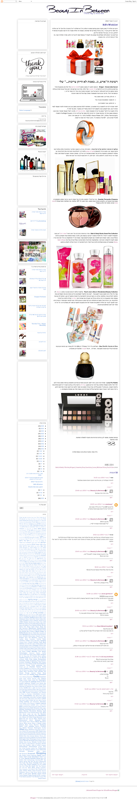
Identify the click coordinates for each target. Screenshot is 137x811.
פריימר (44, 591)
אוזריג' (20, 517)
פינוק (20, 586)
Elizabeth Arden (24, 660)
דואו (40, 540)
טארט (44, 550)
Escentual (21, 662)
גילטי (42, 537)
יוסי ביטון (25, 554)
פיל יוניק (26, 586)
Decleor (38, 653)
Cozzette (78, 467)
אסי (20, 523)
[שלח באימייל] (113, 465)
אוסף (42, 519)
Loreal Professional (24, 705)
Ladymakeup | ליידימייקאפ (38, 221)
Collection (43, 648)
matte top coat (32, 714)
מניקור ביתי (43, 571)
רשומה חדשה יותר (112, 775)
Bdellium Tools (28, 625)
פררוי (31, 591)
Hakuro (43, 678)
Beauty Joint (22, 626)
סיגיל (30, 578)
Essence (43, 663)
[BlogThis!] (111, 465)
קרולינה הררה (24, 600)
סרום (27, 581)
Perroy (41, 736)
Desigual (43, 654)
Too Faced (38, 769)
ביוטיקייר (43, 530)
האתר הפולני (39, 544)
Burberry (34, 637)
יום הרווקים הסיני (31, 554)
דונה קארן (32, 540)
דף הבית (84, 775)
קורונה (42, 596)
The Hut (39, 764)
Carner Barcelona (35, 640)
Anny (27, 619)
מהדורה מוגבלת (37, 565)
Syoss (37, 761)
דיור (39, 542)
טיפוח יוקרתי (37, 552)
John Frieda (35, 686)
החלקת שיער (31, 546)
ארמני (42, 526)
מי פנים (21, 566)
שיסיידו (25, 609)
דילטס (36, 542)
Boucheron (31, 634)
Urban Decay (27, 770)
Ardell (40, 620)
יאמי (41, 554)
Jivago (40, 686)
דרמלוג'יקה (28, 542)
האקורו (20, 542)
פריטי (20, 590)
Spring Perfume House (32, 758)
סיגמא (27, 578)
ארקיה (39, 526)
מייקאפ (37, 568)
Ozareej (38, 733)
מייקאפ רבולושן (27, 568)
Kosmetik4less (34, 692)
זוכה (36, 549)
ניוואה (41, 574)
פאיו (41, 585)
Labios (44, 695)
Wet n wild (23, 773)
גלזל (23, 537)
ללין (29, 560)
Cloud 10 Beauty (36, 647)
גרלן (41, 539)
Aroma (31, 620)
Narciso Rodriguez (40, 725)
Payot (30, 734)
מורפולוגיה (31, 566)
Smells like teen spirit (35, 487)
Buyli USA (27, 637)
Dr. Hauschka (25, 656)
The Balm (29, 763)
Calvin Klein (41, 639)
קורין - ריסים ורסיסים (107, 689)
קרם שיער (44, 603)
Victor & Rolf (29, 772)
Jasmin (21, 683)
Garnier (35, 670)
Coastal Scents (23, 647)
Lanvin (21, 697)
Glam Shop (41, 673)
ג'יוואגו (26, 533)
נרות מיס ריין (33, 575)
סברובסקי (31, 577)
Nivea (36, 729)
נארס (23, 572)
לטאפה (25, 557)
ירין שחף (21, 554)
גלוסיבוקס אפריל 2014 (37, 481)
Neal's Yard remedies (26, 726)
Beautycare (32, 628)
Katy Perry (24, 689)
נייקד (30, 574)
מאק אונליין (21, 561)
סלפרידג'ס (30, 580)
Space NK (43, 758)
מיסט (24, 569)
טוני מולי (33, 550)
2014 (42, 449)
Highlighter (42, 680)
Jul (37, 687)
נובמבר (40, 453)
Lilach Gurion (42, 700)
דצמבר (40, 451)
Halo (39, 678)
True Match (31, 769)
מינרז (35, 569)
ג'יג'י (29, 533)
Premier (32, 737)
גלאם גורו (37, 537)
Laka (20, 695)
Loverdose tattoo (27, 706)
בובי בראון (24, 526)
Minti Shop (32, 717)
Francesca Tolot (35, 668)
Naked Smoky (27, 723)
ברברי (29, 532)
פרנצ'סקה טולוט (36, 591)
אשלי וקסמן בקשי (34, 526)
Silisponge (33, 755)
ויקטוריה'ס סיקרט (23, 547)
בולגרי (20, 526)
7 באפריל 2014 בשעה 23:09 (101, 504)
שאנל (31, 608)
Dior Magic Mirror (32, 654)
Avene (25, 622)
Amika (32, 617)
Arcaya (44, 620)
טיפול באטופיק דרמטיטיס (28, 552)
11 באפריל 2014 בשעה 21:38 (83, 657)
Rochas (29, 742)
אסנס (37, 525)
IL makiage (32, 681)
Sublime (21, 760)
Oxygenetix (43, 733)
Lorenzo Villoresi (41, 706)
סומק (44, 578)
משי (37, 572)
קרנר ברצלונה (32, 603)
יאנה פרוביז (37, 554)
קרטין (20, 600)
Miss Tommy (38, 718)
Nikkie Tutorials (28, 728)
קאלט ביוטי (43, 594)
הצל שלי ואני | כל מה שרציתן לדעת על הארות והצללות (37, 306)
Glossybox (42, 674)
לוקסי (45, 557)
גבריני (36, 535)
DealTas (44, 653)
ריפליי (28, 606)
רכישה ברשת (23, 606)
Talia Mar (30, 761)
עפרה (36, 583)
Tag (34, 761)
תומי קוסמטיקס (22, 613)
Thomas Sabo (22, 764)
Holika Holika (31, 680)
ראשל (20, 603)
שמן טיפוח (41, 611)
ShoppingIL (31, 753)
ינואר (40, 495)
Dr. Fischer (33, 656)
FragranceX (43, 668)
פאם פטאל (36, 585)
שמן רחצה (27, 611)
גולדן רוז (29, 535)
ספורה (40, 581)
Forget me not (23, 666)
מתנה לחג (34, 572)
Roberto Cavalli (37, 742)
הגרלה (33, 544)
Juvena (21, 687)
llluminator (36, 701)
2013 (42, 498)
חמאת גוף (21, 549)
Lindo (23, 700)
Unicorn (44, 770)
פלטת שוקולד (22, 588)
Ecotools (43, 660)
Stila (45, 760)
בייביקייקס (36, 530)
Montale (37, 720)
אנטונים (31, 523)
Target (44, 763)
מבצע (38, 563)
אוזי (23, 517)
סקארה (36, 581)
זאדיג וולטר (40, 549)
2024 (42, 428)
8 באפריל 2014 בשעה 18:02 (103, 567)
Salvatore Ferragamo (35, 743)
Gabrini (44, 670)
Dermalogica (23, 653)
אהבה (32, 517)
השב (112, 483)
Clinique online (28, 645)
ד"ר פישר (27, 539)
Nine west (40, 729)
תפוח (30, 614)
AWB (21, 622)
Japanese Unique (29, 683)
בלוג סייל (42, 532)
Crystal (26, 650)
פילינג (23, 586)
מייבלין (44, 568)
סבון (42, 577)
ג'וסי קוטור (35, 533)
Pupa (20, 737)
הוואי (26, 544)
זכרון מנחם (32, 549)
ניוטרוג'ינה (37, 574)
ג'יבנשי (31, 533)
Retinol (36, 740)
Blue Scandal (40, 633)
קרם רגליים (22, 601)
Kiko (26, 691)
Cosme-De (39, 650)
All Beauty (36, 617)
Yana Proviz (32, 775)
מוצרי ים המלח (39, 566)
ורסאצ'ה (44, 549)
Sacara (44, 743)
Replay (40, 740)
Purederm (43, 739)
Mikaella (25, 715)
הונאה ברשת (21, 544)
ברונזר (26, 532)
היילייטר (25, 546)
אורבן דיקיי (38, 519)
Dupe (27, 657)
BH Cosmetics (24, 629)
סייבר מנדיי (22, 578)
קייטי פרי (27, 596)
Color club (37, 648)
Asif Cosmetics (24, 620)
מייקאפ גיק (33, 568)
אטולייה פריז (33, 519)
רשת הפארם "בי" (36, 608)
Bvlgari (72, 467)
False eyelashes (37, 665)
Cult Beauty (42, 651)
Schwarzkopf (33, 746)
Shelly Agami (41, 751)
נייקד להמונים (42, 341)
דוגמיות (36, 540)
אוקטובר (40, 456)
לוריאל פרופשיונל (30, 557)
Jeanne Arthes (42, 684)
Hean (24, 678)
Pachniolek (31, 733)
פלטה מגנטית (39, 588)
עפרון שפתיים (26, 583)
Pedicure (25, 734)
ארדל (45, 526)
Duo (30, 657)
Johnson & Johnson (25, 686)
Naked (39, 723)
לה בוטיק (31, 555)
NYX (30, 729)
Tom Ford (22, 766)
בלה (22, 530)
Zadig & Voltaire (42, 778)
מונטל (27, 565)
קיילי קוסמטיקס (22, 596)
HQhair (25, 680)
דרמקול (24, 542)
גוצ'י (25, 535)
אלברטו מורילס (80, 111)
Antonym (22, 619)
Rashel (38, 739)
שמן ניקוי (31, 611)
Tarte (40, 763)
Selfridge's (33, 749)
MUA (37, 721)
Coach (30, 647)
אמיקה (38, 523)
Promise (25, 737)
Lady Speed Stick (37, 695)
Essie (38, 663)
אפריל (40, 471)
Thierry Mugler (32, 764)
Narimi (31, 725)
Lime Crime (29, 700)
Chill (45, 643)
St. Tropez (21, 758)
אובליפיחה (29, 517)
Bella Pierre (39, 629)
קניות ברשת (32, 599)
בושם (39, 528)
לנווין (27, 560)
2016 (42, 444)
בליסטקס (38, 532)
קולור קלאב (30, 594)
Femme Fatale (41, 666)
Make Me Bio (26, 708)
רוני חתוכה (32, 604)
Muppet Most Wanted (28, 721)
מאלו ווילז (32, 561)
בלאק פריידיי (30, 530)
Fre (30, 668)
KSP (24, 692)
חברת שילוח (27, 549)
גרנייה (38, 539)
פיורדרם (29, 586)
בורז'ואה (44, 528)
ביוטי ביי (27, 528)
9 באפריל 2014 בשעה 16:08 (99, 594)
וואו (28, 547)
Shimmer (30, 751)
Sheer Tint (22, 749)
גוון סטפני (33, 535)
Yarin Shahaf (23, 775)
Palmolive (21, 733)
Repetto (44, 740)
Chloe (33, 643)
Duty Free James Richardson (35, 659)
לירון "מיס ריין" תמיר (34, 560)
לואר (25, 555)
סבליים (34, 577)
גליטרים (20, 537)
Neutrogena (37, 728)
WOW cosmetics (41, 775)
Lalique (38, 697)
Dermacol (31, 653)
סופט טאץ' (40, 578)
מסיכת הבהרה (38, 571)
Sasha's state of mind (33, 745)
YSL (44, 776)
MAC (21, 706)
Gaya (31, 670)
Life (29, 698)
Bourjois (25, 634)
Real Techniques (31, 739)
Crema (29, 650)
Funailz (21, 668)
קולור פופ (35, 594)
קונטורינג (25, 594)
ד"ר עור (31, 539)
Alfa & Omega (23, 616)
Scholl (40, 746)
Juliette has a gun (30, 687)
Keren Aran (31, 691)
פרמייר (41, 591)
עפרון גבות (32, 583)
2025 (42, 426)
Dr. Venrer (34, 657)
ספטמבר (40, 458)
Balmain (38, 623)
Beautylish (25, 628)
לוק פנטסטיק (21, 555)
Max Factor (22, 714)
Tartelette (36, 763)
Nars (26, 725)
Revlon (26, 740)
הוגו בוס (29, 544)
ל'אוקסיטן (43, 555)
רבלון (44, 604)
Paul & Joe (110, 467)
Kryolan (28, 692)
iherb (38, 681)
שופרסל (37, 609)
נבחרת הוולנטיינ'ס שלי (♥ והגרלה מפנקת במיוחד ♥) (37, 315)
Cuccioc (21, 650)
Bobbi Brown (23, 633)
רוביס (42, 604)
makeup (108, 504)
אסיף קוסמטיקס (42, 525)
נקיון (37, 575)
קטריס (31, 596)
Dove (39, 656)
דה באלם (43, 540)
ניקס (40, 575)
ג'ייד (24, 533)
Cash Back (42, 642)
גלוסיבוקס (27, 537)
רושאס (28, 604)
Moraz (31, 720)
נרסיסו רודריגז (27, 575)
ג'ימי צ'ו (20, 533)
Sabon (21, 742)
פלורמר (44, 588)
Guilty (36, 676)
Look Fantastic (31, 703)
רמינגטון (44, 608)
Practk (37, 737)
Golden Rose (34, 674)
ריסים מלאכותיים (35, 606)
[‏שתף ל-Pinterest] (106, 465)
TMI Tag (38, 766)
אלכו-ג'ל (42, 523)
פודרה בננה (44, 586)
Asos (58, 292)
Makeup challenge (25, 709)
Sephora (27, 749)
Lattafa (44, 698)
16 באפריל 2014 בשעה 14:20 (93, 689)
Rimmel (21, 740)
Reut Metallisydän (104, 626)
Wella (29, 773)
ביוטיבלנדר (21, 528)
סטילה (36, 578)
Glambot (33, 673)
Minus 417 (25, 717)
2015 (42, 446)
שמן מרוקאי (36, 611)
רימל (41, 606)
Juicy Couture (42, 687)
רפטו (41, 608)
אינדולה (44, 522)
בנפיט (34, 532)
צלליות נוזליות (22, 593)
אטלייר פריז (27, 519)
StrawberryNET (39, 760)
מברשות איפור (28, 563)
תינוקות (44, 614)
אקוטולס (23, 525)
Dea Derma (22, 651)
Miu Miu (25, 718)
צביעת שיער (25, 591)
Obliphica (26, 729)
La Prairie (22, 694)
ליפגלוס (40, 560)
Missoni (31, 718)
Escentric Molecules (31, 662)
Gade (40, 670)
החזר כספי (43, 546)
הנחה (20, 546)
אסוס (22, 523)
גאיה (39, 535)
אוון (25, 517)
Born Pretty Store (38, 634)
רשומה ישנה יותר (57, 775)
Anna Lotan (39, 619)
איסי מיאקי (40, 522)
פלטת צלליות (28, 588)
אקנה (20, 525)
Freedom (26, 668)
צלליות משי (29, 593)
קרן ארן (37, 603)
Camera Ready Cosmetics (27, 639)
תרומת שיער (25, 614)
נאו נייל (30, 572)
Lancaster (33, 697)
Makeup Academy (36, 709)
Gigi (35, 671)
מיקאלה (21, 569)
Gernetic (40, 671)
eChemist (21, 659)
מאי (41, 469)
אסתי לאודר (32, 525)
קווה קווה (38, 594)
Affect (44, 616)
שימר (29, 609)
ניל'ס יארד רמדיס (24, 574)
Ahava (29, 616)
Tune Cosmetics (23, 769)
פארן (32, 585)
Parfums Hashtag (41, 734)
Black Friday (40, 631)
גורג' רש (22, 535)
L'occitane (36, 694)
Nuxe (33, 729)
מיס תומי (28, 569)
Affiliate (40, 616)
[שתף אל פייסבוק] (107, 465)
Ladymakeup (27, 695)
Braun (20, 634)
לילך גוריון (26, 558)
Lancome (26, 697)
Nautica (37, 726)
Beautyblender (41, 628)
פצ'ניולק (34, 590)
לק (45, 561)
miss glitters (107, 594)
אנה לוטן (35, 523)
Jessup (25, 684)
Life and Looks (23, 698)
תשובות (109, 487)
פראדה (30, 590)
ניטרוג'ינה (33, 574)
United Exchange (36, 770)
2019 (42, 436)
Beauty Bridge (39, 626)
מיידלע (40, 568)
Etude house (22, 663)
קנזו (38, 600)
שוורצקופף (27, 608)
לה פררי (28, 555)
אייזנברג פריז (36, 520)
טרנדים (44, 554)
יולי (41, 464)
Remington (22, 739)
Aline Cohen (43, 617)
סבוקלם (39, 577)
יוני (41, 466)
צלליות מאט (36, 593)
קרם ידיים (32, 601)
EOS (40, 662)
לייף (30, 558)
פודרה (20, 585)
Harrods (34, 678)
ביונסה (39, 530)
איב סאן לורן (22, 519)
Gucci (21, 674)
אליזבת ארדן (28, 522)
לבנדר (37, 555)
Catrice (35, 642)
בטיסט (35, 528)
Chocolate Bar (28, 643)
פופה (40, 586)
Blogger (33, 798)
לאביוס (39, 555)
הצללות (35, 547)
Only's (41, 731)
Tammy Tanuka (23, 761)
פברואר (40, 492)
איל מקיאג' (25, 520)
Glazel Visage (24, 673)
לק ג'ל (43, 561)
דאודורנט (21, 539)
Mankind (33, 712)
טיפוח (20, 550)
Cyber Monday (31, 651)
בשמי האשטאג (40, 533)
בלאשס (24, 530)
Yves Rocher (35, 776)
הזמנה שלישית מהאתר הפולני (38, 230)
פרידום (23, 590)
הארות (44, 544)
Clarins (21, 643)
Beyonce (31, 629)
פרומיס (26, 590)
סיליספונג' (44, 580)
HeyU (20, 678)
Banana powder (29, 623)
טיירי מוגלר (24, 550)
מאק (25, 561)
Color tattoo (30, 648)
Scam (24, 745)
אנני (25, 523)
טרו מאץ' (21, 552)
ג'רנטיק (41, 535)
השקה (31, 547)
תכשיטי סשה (39, 614)
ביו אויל (31, 528)
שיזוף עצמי (33, 609)
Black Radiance (31, 631)
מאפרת (28, 561)
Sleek (41, 757)
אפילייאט (27, 525)
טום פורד (41, 550)
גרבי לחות (44, 539)
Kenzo (41, 691)
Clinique (35, 645)
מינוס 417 (42, 569)
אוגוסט (40, 461)
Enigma (44, 662)
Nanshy (21, 723)
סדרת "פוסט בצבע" (23, 577)
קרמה (40, 603)
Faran (28, 665)
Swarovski (42, 761)
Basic (23, 623)
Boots (44, 634)
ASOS (44, 622)
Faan (45, 665)
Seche (37, 749)
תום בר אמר (29, 613)
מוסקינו (23, 565)
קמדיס (40, 600)
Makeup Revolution (29, 711)
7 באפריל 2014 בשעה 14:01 (102, 477)
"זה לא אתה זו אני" (41, 517)
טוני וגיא (36, 550)
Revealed (31, 740)
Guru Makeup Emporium (26, 677)
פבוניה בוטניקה (28, 585)
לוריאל (36, 557)
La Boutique (28, 694)
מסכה (26, 571)
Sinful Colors (26, 755)
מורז (35, 566)
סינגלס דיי (40, 580)
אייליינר (31, 520)
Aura (34, 622)
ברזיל (23, 532)
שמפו (23, 611)
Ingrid (23, 681)
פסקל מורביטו (39, 590)
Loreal (33, 705)
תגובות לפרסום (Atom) (82, 781)
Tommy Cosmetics (41, 767)
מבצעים (35, 563)
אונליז (44, 519)
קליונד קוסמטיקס (32, 597)
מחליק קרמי (26, 566)
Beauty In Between (97, 490)
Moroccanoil (23, 720)
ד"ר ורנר (35, 539)
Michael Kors (101, 467)
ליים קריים (34, 558)
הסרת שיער (39, 547)
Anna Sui (32, 619)
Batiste (34, 625)
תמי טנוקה (33, 614)
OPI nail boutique (30, 731)
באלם (28, 526)
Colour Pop (22, 648)
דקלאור (33, 542)
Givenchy (31, 671)
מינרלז (32, 569)
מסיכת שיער (31, 571)
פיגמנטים (34, 586)
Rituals (44, 742)
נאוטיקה (26, 572)
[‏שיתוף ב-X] (109, 465)
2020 (42, 433)
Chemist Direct (23, 642)
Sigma (39, 755)
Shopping (41, 753)
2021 (42, 431)
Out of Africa (22, 731)
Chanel (30, 642)
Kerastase (36, 691)
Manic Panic (39, 712)
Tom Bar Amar (30, 766)
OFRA (21, 729)
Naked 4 (34, 723)
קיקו (42, 597)
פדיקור (23, 585)
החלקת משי (37, 546)
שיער (22, 609)
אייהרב (40, 520)
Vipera (39, 773)
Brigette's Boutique (41, 636)
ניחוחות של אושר (41, 332)
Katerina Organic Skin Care (34, 689)
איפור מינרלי (35, 522)
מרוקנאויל (41, 572)
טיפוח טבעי (43, 552)
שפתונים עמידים (38, 613)
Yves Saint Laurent (25, 776)
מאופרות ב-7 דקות (38, 561)
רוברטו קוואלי (38, 604)
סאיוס (22, 575)
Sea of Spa (22, 748)
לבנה (34, 555)
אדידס (35, 517)
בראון (32, 532)
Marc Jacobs (27, 712)
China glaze (39, 643)
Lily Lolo (36, 700)
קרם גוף (37, 601)
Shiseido (22, 751)
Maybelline (42, 715)
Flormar (32, 666)
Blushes (31, 633)
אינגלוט (21, 520)
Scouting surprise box (31, 748)
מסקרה (23, 571)
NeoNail (44, 728)
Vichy (35, 772)
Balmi (34, 623)
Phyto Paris (27, 736)
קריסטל (44, 601)
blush (35, 633)
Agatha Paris (35, 616)
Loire (31, 701)
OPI (37, 731)
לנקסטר (21, 560)
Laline (44, 697)
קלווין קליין (38, 597)
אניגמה (27, 523)
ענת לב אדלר (41, 583)
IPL (20, 681)
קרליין (41, 601)
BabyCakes (43, 623)
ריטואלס (22, 604)
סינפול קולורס (35, 580)
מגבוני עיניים (22, 563)
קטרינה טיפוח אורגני (37, 596)
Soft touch (27, 757)
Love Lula (34, 706)
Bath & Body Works (62, 467)
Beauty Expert (31, 626)
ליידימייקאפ (40, 558)
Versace (40, 772)
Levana (32, 698)
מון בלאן (31, 565)
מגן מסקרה (43, 565)
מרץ (41, 490)
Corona (44, 650)
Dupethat (22, 657)
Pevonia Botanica (34, 736)
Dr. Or (39, 657)
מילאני (22, 568)
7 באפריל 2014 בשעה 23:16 (101, 535)
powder (41, 737)
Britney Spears (32, 636)
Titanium (43, 766)
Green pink (26, 674)
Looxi (41, 705)
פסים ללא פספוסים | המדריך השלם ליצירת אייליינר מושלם (34, 478)
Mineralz (39, 717)
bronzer (25, 636)
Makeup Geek (41, 711)
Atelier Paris (39, 622)
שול (40, 609)
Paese (26, 733)
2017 (42, 441)
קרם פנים (27, 601)
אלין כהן (23, 522)
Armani (35, 620)
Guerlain (88, 467)
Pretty (28, 737)
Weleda (34, 773)
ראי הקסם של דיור (25, 603)
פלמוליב (44, 590)
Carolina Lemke (24, 640)
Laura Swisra (37, 698)
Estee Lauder (33, 663)
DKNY (25, 654)
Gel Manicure (25, 670)
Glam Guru (23, 671)
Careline (43, 640)
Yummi (41, 776)
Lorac (94, 467)
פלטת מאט (34, 588)
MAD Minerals (35, 708)
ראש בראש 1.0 (42, 350)
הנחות (44, 547)
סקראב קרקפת (31, 581)
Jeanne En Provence (33, 684)
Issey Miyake (39, 683)
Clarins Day (42, 645)
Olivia (44, 731)
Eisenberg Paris (35, 660)
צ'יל (29, 591)
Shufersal (24, 753)
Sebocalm (43, 749)
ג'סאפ (45, 535)
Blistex (24, 631)
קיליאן (44, 597)
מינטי (38, 569)
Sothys (21, 757)
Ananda (26, 617)
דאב (24, 539)
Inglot (27, 681)
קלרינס (44, 600)
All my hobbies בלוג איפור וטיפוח (102, 657)
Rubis (25, 742)
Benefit (35, 629)
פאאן (43, 585)
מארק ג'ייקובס (43, 563)
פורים (37, 586)
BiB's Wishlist (38, 484)
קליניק (26, 597)
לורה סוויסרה (40, 557)
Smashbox (35, 757)
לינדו (22, 558)
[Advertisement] (85, 756)
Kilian (23, 691)
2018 (42, 438)
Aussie (31, 622)
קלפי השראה (22, 597)
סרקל (24, 581)
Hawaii (29, 678)
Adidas (21, 614)
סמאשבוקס (24, 580)
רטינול (25, 604)
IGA (41, 681)
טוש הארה (29, 550)
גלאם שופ (32, 537)
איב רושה (44, 520)
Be (23, 625)
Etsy (27, 663)
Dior (83, 467)
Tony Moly (31, 767)
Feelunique (22, 665)
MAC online (43, 708)
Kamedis (43, 689)
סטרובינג (33, 578)
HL (37, 680)
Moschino (43, 721)
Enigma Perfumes (40, 296)
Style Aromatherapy (29, 760)
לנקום (24, 560)
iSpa (45, 683)
